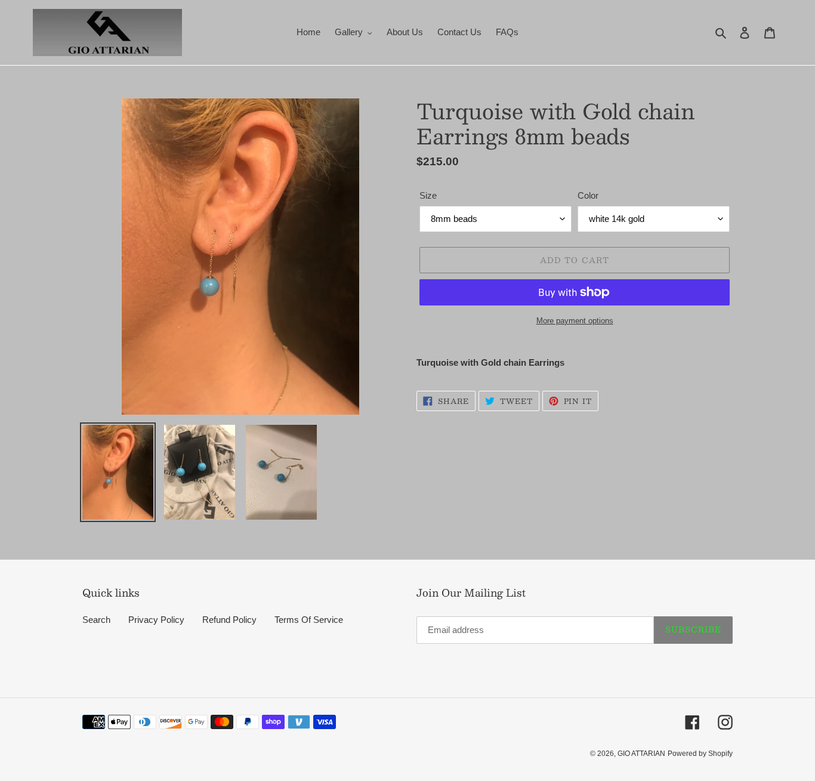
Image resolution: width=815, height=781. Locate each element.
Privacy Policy (156, 620)
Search (96, 620)
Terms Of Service (308, 620)
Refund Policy (229, 620)
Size (428, 195)
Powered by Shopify (700, 753)
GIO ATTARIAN (641, 753)
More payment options (574, 320)
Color (588, 195)
